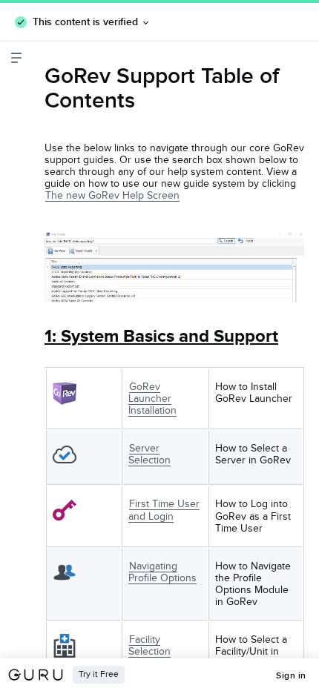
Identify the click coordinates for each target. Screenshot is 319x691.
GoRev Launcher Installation (152, 398)
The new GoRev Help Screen (112, 195)
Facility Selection (149, 645)
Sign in (291, 675)
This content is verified (85, 21)
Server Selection (149, 454)
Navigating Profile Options (162, 572)
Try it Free (99, 674)
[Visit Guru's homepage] (40, 675)
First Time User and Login (164, 509)
